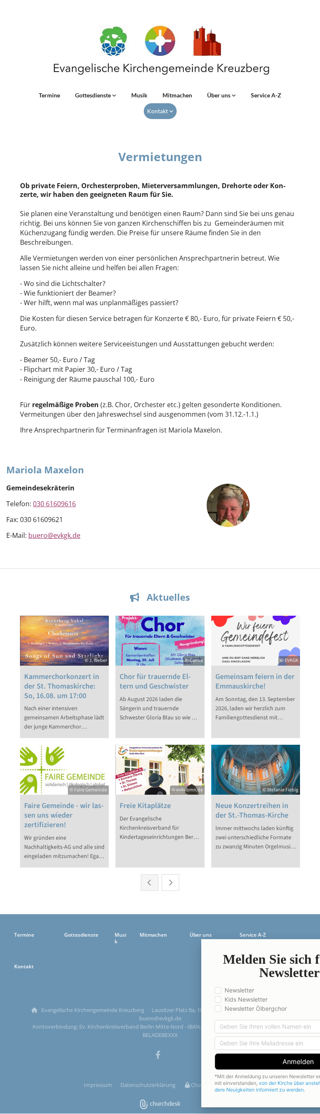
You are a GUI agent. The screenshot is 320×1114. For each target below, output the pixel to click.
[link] (96, 95)
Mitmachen (177, 95)
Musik (139, 95)
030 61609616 (54, 503)
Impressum (98, 1085)
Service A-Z (266, 95)
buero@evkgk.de (54, 535)
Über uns (219, 95)
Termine (49, 95)
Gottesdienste (93, 95)
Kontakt (158, 110)
